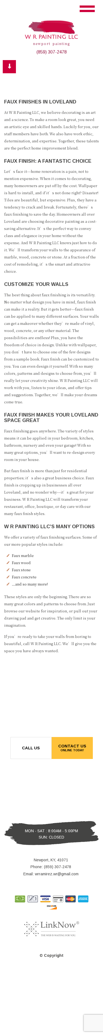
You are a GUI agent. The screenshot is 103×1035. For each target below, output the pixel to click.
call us (31, 748)
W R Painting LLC (51, 37)
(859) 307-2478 (52, 52)
